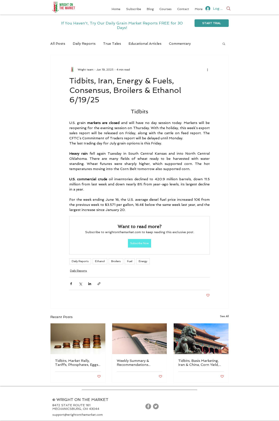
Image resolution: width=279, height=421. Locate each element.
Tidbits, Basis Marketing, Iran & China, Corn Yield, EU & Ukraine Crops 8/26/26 (198, 363)
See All (224, 316)
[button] (224, 43)
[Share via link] (99, 283)
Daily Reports (84, 43)
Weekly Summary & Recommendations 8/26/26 (133, 363)
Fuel (129, 261)
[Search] (228, 9)
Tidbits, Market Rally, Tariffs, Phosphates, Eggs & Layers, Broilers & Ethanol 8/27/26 (76, 363)
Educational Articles (144, 43)
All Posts (57, 43)
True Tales (112, 43)
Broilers (116, 261)
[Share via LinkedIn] (89, 283)
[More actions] (207, 69)
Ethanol (100, 261)
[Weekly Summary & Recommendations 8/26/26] (139, 338)
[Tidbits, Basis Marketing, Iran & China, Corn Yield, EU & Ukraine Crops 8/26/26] (201, 338)
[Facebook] (148, 406)
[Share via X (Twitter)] (80, 283)
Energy (143, 261)
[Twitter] (156, 406)
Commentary (180, 43)
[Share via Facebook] (71, 283)
